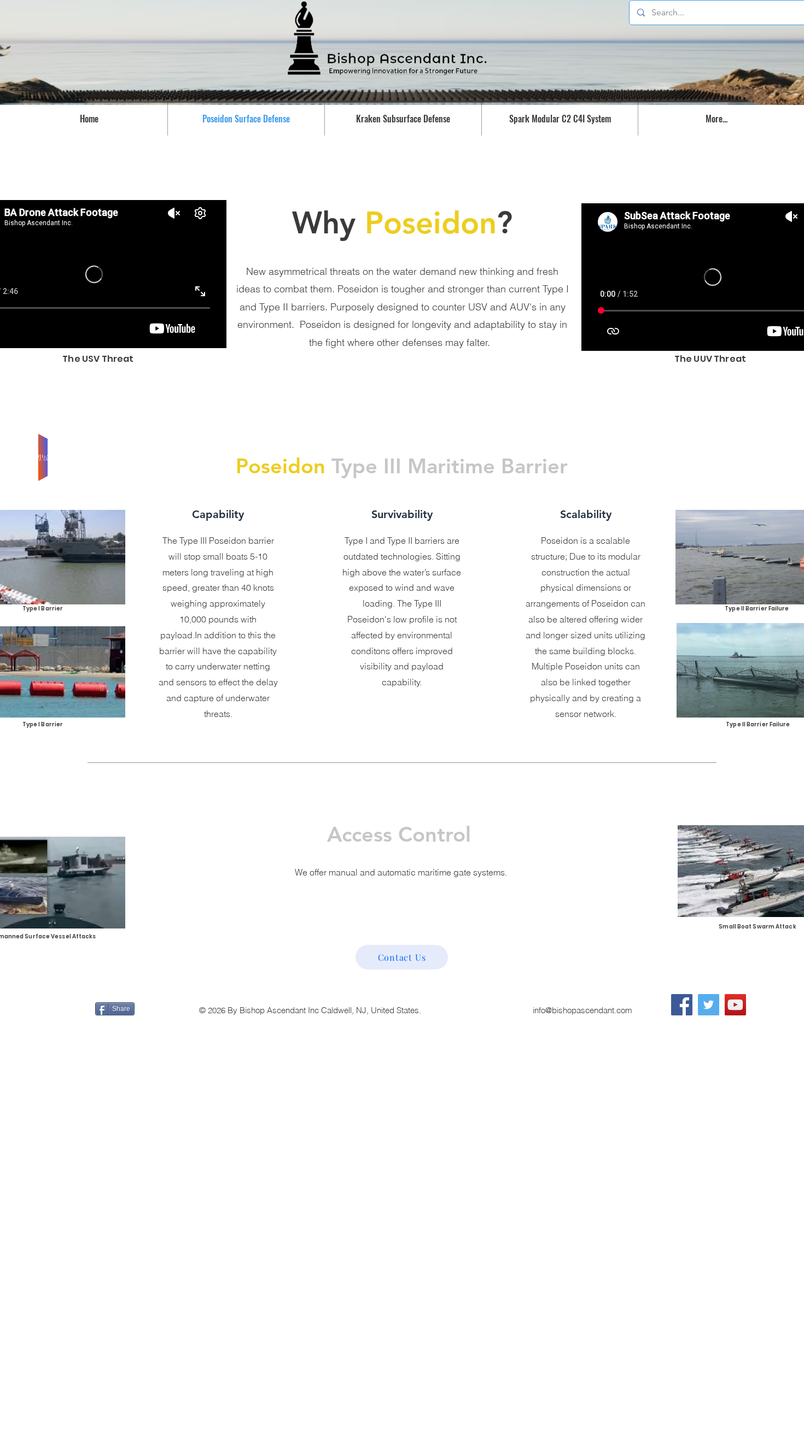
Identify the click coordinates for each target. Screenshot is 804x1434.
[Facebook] (681, 1004)
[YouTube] (735, 1004)
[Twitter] (708, 1004)
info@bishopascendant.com (582, 1010)
